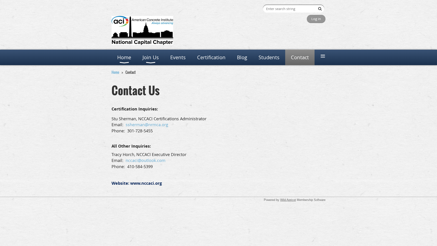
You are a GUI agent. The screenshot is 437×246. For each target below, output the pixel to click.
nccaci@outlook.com (145, 160)
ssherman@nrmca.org (147, 124)
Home (115, 72)
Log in (316, 18)
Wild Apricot (288, 200)
